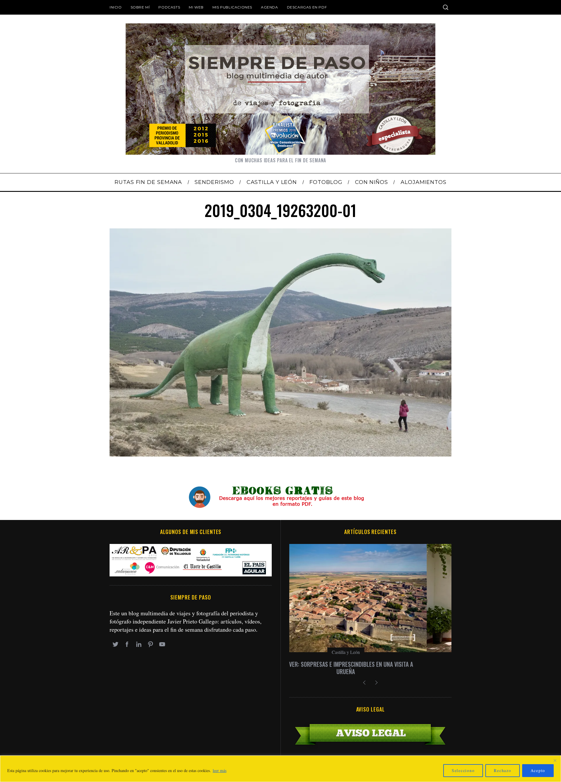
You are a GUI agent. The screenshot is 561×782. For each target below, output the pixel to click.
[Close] (554, 760)
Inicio (116, 7)
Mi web (196, 7)
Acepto (538, 770)
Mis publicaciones (232, 7)
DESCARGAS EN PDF (307, 7)
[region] (280, 768)
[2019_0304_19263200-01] (280, 454)
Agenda (269, 7)
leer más (219, 770)
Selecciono (463, 770)
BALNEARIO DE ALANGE (370, 664)
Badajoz (370, 652)
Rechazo (502, 770)
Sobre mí (140, 7)
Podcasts (169, 7)
